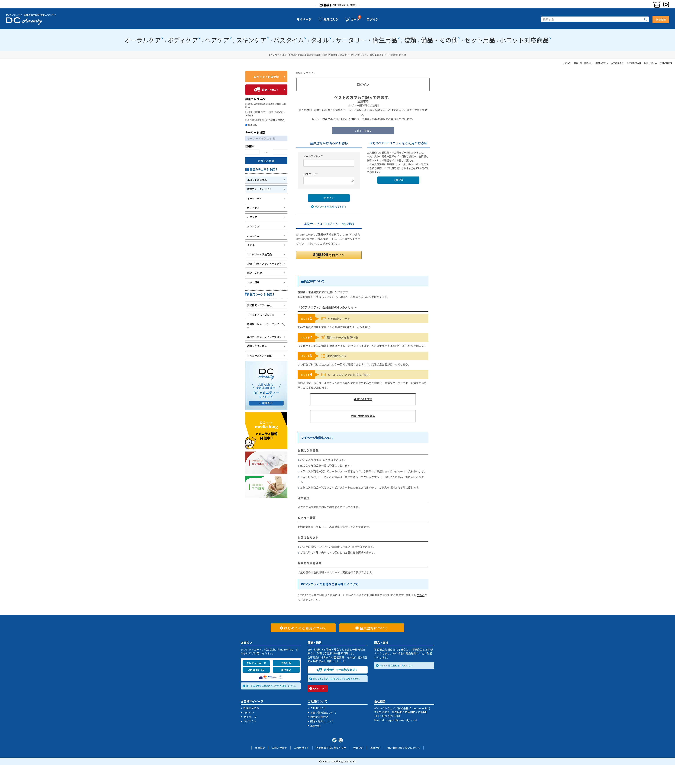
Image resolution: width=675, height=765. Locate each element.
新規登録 (661, 19)
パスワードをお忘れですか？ (331, 206)
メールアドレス (313, 156)
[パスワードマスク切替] (352, 180)
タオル (320, 39)
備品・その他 (439, 39)
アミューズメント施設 (259, 355)
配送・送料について (322, 721)
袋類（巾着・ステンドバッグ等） (265, 263)
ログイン (373, 19)
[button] (329, 255)
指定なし (252, 124)
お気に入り (330, 19)
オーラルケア (142, 39)
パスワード (311, 174)
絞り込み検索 (266, 161)
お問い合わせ (666, 62)
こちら (421, 595)
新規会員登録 (251, 708)
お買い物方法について (323, 712)
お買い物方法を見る (363, 416)
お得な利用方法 (633, 62)
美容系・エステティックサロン (264, 337)
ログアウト (250, 721)
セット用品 (479, 39)
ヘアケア (217, 39)
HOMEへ (567, 62)
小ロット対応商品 (524, 39)
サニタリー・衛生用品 (366, 39)
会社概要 (260, 747)
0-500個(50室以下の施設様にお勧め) (266, 120)
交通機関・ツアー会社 (259, 305)
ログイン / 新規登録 (266, 77)
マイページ (304, 19)
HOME (299, 73)
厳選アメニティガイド (259, 189)
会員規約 (358, 747)
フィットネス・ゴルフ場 (260, 314)
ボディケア (183, 39)
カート (355, 19)
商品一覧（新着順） (583, 62)
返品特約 (315, 725)
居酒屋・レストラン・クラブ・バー (265, 325)
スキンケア (251, 39)
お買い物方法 (650, 62)
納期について (602, 62)
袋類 (410, 39)
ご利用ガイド (617, 62)
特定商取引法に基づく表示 (331, 747)
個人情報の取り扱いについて (403, 747)
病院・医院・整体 (257, 346)
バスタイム (288, 39)
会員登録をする (363, 399)
